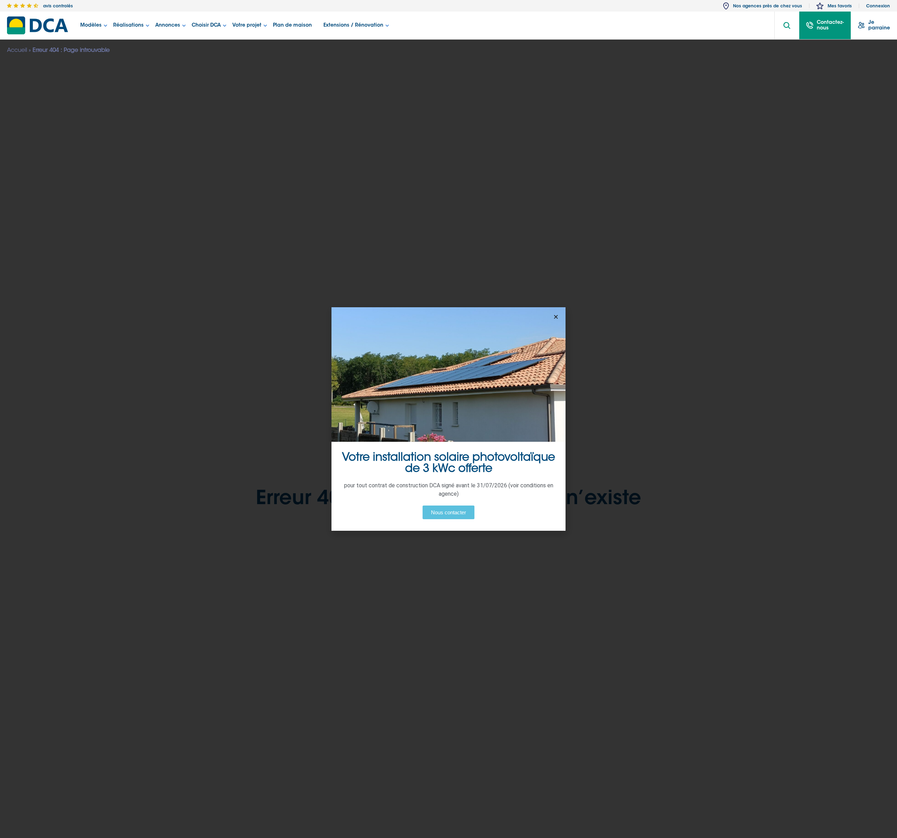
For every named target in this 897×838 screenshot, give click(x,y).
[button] (556, 317)
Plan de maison (292, 25)
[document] (448, 419)
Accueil (17, 50)
